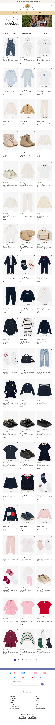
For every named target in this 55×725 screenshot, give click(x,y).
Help (36, 706)
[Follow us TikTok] (40, 678)
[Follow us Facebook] (14, 678)
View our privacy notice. (15, 687)
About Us (11, 702)
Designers (33, 9)
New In (21, 9)
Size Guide (12, 704)
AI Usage (37, 702)
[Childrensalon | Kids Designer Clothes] (27, 5)
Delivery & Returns (13, 696)
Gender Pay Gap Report (14, 706)
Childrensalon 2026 (26, 720)
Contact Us (12, 700)
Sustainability (12, 710)
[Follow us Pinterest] (32, 678)
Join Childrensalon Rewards (27, 669)
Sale (27, 9)
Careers (37, 698)
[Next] (40, 660)
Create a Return (13, 698)
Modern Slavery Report (40, 708)
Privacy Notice (38, 700)
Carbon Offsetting (14, 708)
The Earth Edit (28, 692)
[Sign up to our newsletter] (42, 684)
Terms (37, 704)
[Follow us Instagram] (23, 678)
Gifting (37, 696)
